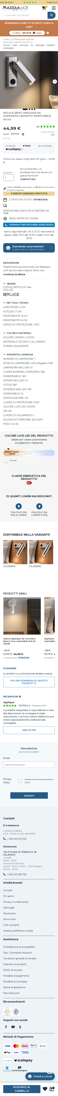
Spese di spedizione (14, 987)
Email (6, 758)
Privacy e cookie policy (16, 901)
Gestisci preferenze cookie (18, 930)
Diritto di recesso (12, 970)
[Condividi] (52, 1089)
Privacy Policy (7, 781)
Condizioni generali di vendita (19, 958)
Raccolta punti (11, 993)
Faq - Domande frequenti (17, 952)
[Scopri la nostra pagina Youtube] (13, 1027)
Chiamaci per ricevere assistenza (30, 224)
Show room (9, 919)
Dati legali (8, 907)
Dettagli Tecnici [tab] (18, 302)
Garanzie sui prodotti (14, 964)
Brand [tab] (11, 283)
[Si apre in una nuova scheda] (7, 1012)
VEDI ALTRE (29, 730)
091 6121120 (33, 231)
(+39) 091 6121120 (17, 838)
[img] (23, 134)
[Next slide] (54, 81)
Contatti (9, 818)
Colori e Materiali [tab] (19, 333)
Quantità (7, 173)
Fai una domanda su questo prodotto (29, 682)
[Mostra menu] (54, 8)
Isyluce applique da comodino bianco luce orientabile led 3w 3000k (19, 641)
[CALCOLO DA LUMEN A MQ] (39, 506)
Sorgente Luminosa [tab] (20, 354)
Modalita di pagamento (16, 975)
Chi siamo (8, 896)
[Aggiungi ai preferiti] (45, 1089)
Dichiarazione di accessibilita (19, 946)
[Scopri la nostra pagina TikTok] (20, 1027)
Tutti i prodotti (11, 925)
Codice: (27, 33)
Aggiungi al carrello (22, 1089)
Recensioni (9, 913)
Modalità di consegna (15, 981)
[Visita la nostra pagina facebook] (6, 1027)
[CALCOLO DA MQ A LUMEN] (19, 506)
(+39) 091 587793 (17, 874)
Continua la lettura (14, 274)
